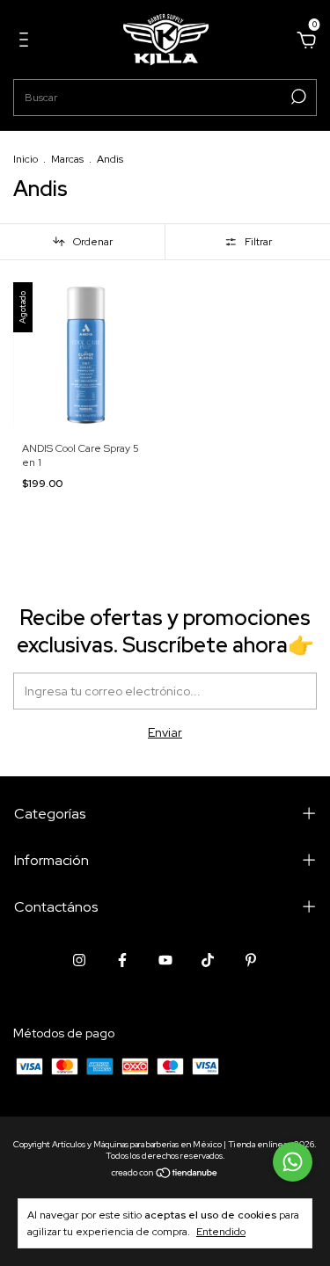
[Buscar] (297, 96)
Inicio (25, 159)
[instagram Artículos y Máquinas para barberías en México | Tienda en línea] (79, 960)
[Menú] (26, 42)
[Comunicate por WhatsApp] (292, 1162)
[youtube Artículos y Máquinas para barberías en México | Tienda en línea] (165, 960)
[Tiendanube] (165, 1174)
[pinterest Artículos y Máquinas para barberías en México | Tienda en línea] (251, 960)
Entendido (221, 1232)
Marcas (67, 159)
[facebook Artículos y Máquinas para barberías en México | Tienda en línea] (122, 960)
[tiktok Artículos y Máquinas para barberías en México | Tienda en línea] (208, 960)
